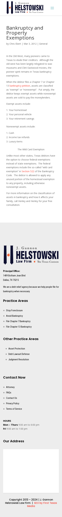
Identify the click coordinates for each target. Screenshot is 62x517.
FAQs (8, 392)
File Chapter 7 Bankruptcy (18, 321)
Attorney (10, 387)
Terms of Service (14, 408)
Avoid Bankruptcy (14, 315)
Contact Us (11, 398)
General (43, 43)
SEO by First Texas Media (42, 504)
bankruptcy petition (20, 85)
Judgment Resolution (18, 359)
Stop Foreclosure (14, 310)
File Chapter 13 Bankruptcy (19, 326)
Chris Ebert (15, 43)
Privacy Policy (12, 403)
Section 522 (28, 171)
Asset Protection (16, 348)
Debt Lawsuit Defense (19, 354)
